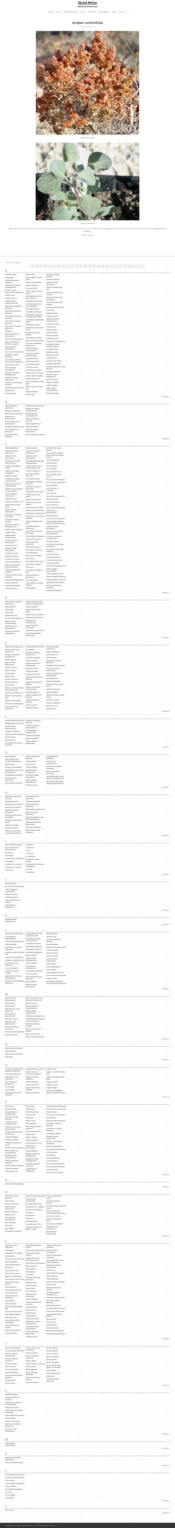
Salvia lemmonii (10, 1301)
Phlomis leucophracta (32, 1112)
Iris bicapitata (9, 855)
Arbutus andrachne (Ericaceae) (14, 388)
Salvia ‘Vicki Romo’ (31, 1291)
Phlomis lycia (30, 1118)
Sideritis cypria (50, 1270)
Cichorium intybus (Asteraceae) (35, 536)
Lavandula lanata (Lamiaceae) (14, 941)
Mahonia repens (10, 1003)
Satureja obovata (31, 1310)
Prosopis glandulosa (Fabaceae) (56, 1106)
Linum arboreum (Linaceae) (34, 971)
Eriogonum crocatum (32, 671)
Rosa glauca (29, 1212)
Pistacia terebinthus (32, 1151)
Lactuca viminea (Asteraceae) (14, 933)
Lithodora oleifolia (51, 933)
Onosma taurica (10, 1090)
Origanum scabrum (52, 1082)
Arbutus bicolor (9, 390)
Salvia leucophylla (10, 1304)
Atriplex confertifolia (52, 382)
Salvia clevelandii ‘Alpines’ (13, 1265)
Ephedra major (9, 676)
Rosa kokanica (30, 1215)
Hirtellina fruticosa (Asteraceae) (35, 809)
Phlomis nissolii (30, 1121)
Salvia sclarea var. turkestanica (35, 1263)
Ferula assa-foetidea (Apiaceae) (15, 734)
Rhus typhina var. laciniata (13, 1231)
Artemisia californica (32, 392)
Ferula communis (10, 737)
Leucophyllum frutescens (33, 943)
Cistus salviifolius (51, 469)
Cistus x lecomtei (51, 493)
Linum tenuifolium (31, 982)
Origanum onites (51, 1069)
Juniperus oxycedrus (11, 894)
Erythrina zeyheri (51, 657)
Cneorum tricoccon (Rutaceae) (55, 518)
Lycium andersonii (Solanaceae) (56, 975)
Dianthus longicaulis (32, 607)
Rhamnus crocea (10, 1215)
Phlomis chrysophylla (11, 1168)
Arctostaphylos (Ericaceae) (34, 338)
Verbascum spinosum (11, 1407)
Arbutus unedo (30, 274)
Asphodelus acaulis (52, 352)
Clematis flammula (52, 516)
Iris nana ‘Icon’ (9, 870)
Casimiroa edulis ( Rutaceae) (13, 529)
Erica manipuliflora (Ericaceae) (35, 647)
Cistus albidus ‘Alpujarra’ (33, 547)
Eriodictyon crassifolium (33, 657)
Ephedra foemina (10, 670)
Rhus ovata (8, 1225)
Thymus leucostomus (32, 1382)
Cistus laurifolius (31, 588)
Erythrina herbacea (52, 655)
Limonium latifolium (31, 963)
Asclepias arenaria (52, 313)
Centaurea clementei (11, 583)
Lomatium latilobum (52, 944)
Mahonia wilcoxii (10, 1006)
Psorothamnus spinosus (53, 1133)
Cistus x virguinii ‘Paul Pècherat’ (55, 508)
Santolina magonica (32, 1299)
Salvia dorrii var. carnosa (12, 1273)
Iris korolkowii (9, 861)
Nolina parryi (9, 1057)
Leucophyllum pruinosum (33, 949)
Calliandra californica (11, 448)
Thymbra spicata (31, 1366)
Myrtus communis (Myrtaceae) (35, 1037)
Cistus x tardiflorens (52, 505)
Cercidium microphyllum (33, 471)
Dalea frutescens (10, 607)
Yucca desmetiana (10, 1486)
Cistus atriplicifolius (31, 553)
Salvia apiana (9, 1250)
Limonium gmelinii (31, 955)
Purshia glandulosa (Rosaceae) (55, 1149)
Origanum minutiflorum (33, 1093)
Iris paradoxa (30, 847)
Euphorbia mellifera (52, 692)
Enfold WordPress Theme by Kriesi (45, 1525)
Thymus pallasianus (52, 1357)
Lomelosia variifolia (52, 956)
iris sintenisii (29, 853)
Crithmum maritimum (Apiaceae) (56, 577)
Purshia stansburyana (53, 1158)
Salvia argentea (10, 1256)
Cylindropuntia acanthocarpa (55, 582)
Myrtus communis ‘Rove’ (33, 1034)
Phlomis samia (30, 1134)
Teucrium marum (10, 1380)
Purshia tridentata (51, 1161)
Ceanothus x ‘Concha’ (11, 553)
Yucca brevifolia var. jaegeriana (14, 1483)
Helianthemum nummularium (14, 804)
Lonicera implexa (51, 969)
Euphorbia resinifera (52, 700)
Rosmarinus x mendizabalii (54, 1224)
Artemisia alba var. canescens (35, 373)
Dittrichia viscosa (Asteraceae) (35, 630)
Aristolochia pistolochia (33, 364)
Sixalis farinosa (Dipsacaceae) (55, 1297)
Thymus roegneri (51, 1359)
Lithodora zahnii (51, 936)
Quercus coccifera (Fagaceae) (14, 1184)
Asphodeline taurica (52, 349)
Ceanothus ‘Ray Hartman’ (13, 562)
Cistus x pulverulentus (53, 502)
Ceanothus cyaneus (11, 545)
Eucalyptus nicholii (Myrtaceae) (55, 665)
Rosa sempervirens (32, 1221)
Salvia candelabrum (11, 1262)
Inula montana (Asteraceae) (13, 845)
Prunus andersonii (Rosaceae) (55, 1115)
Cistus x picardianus (52, 499)
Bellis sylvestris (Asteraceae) (14, 414)
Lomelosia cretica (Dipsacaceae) (56, 947)
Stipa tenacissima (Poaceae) (54, 1331)
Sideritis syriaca (51, 1285)
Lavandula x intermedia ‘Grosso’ (15, 960)
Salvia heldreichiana (11, 1293)
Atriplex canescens (52, 379)
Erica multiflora (30, 650)
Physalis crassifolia (31, 1140)
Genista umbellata (31, 767)
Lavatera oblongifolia (11, 968)
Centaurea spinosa (31, 448)
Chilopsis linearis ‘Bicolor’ (33, 499)
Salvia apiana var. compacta (13, 1253)
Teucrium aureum (10, 1366)
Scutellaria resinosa (32, 1336)
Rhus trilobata (9, 1228)
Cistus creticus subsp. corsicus (35, 561)
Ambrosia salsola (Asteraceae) (14, 352)
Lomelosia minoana (52, 953)
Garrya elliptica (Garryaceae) (14, 775)
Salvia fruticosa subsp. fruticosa (15, 1279)
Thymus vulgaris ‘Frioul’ (53, 1373)
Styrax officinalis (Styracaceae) (55, 1334)
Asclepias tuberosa (52, 338)
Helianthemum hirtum (11, 801)
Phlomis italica (30, 1106)
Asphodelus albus (51, 358)
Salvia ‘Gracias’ (30, 1288)
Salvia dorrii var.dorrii (11, 1270)
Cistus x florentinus (52, 485)
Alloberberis (9, 331)
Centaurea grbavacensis (12, 585)
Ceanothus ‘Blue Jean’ (11, 556)
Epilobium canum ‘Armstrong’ (14, 693)
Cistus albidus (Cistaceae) (33, 550)
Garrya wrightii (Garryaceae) (13, 783)
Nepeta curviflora (10, 1051)
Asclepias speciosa (52, 332)
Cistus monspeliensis (52, 460)
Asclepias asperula (52, 316)
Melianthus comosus (11, 1019)
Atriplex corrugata (51, 385)
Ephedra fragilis (10, 673)
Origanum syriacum (52, 1085)
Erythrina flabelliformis (53, 652)
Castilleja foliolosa (10, 532)
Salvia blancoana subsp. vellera (15, 1259)
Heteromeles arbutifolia (33, 801)
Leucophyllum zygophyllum (34, 952)
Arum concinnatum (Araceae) (55, 307)
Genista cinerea (30, 764)
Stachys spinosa (51, 1322)
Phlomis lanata (30, 1109)
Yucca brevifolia (10, 1480)
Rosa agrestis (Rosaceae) (33, 1204)
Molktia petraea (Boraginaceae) (35, 1016)
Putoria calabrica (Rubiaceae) (55, 1164)
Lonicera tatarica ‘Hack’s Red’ (55, 972)
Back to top (166, 396)
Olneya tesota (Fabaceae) (13, 1074)
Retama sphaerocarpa (12, 1204)
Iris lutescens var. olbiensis (13, 867)
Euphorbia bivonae (52, 678)
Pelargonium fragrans (12, 1137)
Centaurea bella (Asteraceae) (14, 580)
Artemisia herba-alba (52, 279)
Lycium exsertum (51, 978)
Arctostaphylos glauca (32, 309)
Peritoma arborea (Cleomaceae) (15, 1148)
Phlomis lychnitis (31, 1115)
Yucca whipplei (9, 1498)
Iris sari (28, 850)
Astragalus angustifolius (53, 364)
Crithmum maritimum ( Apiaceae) (56, 580)
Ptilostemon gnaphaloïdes (54, 1146)
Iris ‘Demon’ (29, 869)
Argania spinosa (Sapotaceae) (35, 340)
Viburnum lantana (10, 1418)
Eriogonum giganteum (32, 692)
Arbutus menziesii (10, 393)
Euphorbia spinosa (52, 706)
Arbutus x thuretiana (32, 285)
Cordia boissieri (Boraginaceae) (55, 566)
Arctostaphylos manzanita (34, 312)
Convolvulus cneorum (53, 554)
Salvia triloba (30, 1275)
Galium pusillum (10, 764)
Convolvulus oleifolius (53, 563)
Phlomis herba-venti (11, 1171)
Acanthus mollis (10, 295)
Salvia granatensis (11, 1287)
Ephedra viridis (9, 685)
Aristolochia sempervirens (34, 370)
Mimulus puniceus (31, 1003)
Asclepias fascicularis (52, 324)
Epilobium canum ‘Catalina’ (13, 701)
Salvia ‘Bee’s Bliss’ (31, 1283)
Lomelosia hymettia (52, 950)
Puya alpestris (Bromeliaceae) (55, 1166)
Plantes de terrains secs (89, 27)
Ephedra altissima (10, 660)
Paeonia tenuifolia (10, 1109)
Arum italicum (50, 310)
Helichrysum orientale (12, 825)
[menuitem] (51, 11)
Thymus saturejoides (52, 1362)
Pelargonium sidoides (11, 1140)
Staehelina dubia (51, 1325)
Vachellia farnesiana (11, 1394)
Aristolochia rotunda (32, 367)
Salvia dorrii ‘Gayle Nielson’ (13, 1276)
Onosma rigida (9, 1087)
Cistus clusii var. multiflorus (34, 556)
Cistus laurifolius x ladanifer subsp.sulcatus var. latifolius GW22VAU (55, 455)
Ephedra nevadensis (11, 679)
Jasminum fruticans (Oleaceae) (14, 886)
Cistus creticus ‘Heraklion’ (33, 564)
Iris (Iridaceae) (30, 872)
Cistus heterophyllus (32, 580)
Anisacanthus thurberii (12, 365)
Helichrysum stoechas (12, 828)
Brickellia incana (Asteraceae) (35, 406)
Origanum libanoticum (32, 1085)
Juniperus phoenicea (11, 897)
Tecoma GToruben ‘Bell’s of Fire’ (15, 1351)
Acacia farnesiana (10, 274)
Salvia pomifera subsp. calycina (35, 1250)
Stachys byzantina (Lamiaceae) (55, 1308)
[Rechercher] (127, 11)
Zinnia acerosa (9, 1510)
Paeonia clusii (9, 1106)
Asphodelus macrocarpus (54, 361)
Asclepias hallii (50, 327)
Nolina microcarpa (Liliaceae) (14, 1054)
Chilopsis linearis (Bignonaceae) (35, 513)
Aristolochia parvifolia (32, 361)
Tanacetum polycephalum (13, 1348)
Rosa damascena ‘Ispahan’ (34, 1210)
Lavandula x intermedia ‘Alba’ (14, 957)
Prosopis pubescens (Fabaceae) (56, 1109)
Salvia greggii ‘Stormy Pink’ (13, 1290)
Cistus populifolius (52, 466)
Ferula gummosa (10, 740)
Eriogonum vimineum (32, 708)
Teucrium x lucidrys (31, 1353)
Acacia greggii (9, 277)
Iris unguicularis (30, 856)
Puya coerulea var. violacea (54, 1172)
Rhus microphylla (10, 1222)
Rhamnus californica (11, 1212)
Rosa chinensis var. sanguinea (35, 1207)
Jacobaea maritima (11, 883)
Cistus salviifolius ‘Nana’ (53, 472)
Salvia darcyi (9, 1267)
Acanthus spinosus (11, 298)
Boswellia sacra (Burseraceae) (14, 427)
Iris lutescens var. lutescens (13, 864)
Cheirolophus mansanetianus (35, 492)
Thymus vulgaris (51, 1370)
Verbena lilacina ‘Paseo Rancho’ (15, 1415)
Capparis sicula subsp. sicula (14, 502)
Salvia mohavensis (11, 1317)
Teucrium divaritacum (11, 1372)
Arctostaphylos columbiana (34, 301)
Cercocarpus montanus (33, 479)
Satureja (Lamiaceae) (32, 1319)
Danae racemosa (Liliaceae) (13, 618)
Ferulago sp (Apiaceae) (12, 731)
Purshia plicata (50, 1155)
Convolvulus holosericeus (54, 560)
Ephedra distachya (11, 667)
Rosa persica (30, 1218)
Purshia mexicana (51, 1152)
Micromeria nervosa (11, 1035)
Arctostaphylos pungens (33, 325)
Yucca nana (8, 1492)
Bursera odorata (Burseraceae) (35, 434)
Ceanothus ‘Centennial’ (12, 559)
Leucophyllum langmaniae (34, 946)
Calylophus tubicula (11, 476)
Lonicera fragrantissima (53, 967)
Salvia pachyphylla (11, 1333)
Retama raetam (10, 1201)
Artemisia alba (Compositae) (34, 376)
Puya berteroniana (52, 1169)
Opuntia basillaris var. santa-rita (35, 1069)
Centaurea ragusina (11, 588)
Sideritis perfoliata (52, 1276)
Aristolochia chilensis (32, 358)
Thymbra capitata (31, 1361)
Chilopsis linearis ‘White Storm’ (35, 510)
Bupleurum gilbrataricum (33, 424)
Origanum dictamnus (32, 1082)
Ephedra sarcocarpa (11, 682)
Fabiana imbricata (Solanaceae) (14, 720)
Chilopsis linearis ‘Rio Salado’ (34, 507)
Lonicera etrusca (51, 964)
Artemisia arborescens (33, 379)
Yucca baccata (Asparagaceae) (14, 1477)
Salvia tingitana (30, 1272)
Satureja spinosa (31, 1313)
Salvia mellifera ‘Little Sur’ (13, 1314)
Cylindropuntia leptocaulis (54, 590)
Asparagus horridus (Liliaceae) (55, 341)
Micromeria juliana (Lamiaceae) (14, 1032)
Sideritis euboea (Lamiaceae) (55, 1273)
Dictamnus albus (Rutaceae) (34, 617)
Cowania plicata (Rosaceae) (54, 574)
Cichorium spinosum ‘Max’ (33, 539)
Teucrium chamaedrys (12, 1369)
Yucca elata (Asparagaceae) (13, 1489)
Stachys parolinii (51, 1319)
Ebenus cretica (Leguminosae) (14, 647)
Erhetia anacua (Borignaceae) (14, 704)
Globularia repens (31, 785)
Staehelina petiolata (52, 1328)
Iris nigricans (29, 845)
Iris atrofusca (9, 853)
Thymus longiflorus (52, 1351)
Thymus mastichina (52, 1354)
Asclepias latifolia (51, 330)
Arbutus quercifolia (31, 288)
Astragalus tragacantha (53, 371)
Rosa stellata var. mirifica (33, 1224)
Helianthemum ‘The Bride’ (13, 807)
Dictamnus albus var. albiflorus (35, 615)
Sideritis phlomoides (52, 1279)
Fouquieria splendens (32, 738)
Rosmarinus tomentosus (53, 1216)
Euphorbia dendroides (53, 689)
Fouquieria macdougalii (33, 735)
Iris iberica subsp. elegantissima (15, 858)
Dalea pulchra (9, 612)
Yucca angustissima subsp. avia (15, 1475)
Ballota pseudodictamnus (13, 411)
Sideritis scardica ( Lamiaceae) (55, 1282)
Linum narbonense (31, 974)
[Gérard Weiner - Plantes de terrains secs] (87, 4)
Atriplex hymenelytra (52, 393)
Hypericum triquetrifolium (33, 827)
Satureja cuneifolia (31, 1307)
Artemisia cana (30, 394)
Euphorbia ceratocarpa (53, 681)
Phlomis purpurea (31, 1123)
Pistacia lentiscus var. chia (34, 1143)
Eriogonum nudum (31, 705)
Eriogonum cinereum (32, 668)
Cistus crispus (30, 567)
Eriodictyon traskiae (32, 660)
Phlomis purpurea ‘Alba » (33, 1131)
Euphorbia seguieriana (53, 703)
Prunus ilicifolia (50, 1118)
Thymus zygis (50, 1376)
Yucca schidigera (10, 1495)
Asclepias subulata (52, 335)
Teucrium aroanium (11, 1364)
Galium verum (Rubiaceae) (13, 767)
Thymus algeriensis (32, 1369)
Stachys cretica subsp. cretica (55, 1311)
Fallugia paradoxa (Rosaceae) (14, 723)
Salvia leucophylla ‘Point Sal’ (13, 1311)
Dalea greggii (9, 609)
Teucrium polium (10, 1383)
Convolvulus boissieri (52, 541)
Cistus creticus (30, 558)
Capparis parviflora (11, 499)
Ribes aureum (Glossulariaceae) (35, 1196)
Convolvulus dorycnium (53, 557)
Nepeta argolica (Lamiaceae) (13, 1048)
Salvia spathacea (31, 1269)
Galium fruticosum (10, 756)
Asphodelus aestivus (52, 355)
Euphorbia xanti (51, 708)
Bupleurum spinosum (32, 427)
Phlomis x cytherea (31, 1137)
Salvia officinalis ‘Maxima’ (13, 1330)
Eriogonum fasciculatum (33, 674)
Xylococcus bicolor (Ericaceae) (14, 1462)
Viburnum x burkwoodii (12, 1421)
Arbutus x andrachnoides (33, 282)
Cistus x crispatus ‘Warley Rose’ (55, 482)
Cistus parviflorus (51, 463)
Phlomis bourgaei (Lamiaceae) (14, 1165)
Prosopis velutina (51, 1112)
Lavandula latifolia (10, 944)
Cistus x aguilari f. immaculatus (55, 479)
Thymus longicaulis (52, 1348)
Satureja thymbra (31, 1316)
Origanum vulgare (51, 1088)
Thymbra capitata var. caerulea (35, 1364)
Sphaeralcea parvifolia (53, 1305)
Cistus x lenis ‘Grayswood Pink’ (55, 496)
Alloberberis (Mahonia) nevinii (14, 339)
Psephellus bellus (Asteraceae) (55, 1121)
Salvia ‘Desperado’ (31, 1285)
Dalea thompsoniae (11, 615)
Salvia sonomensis (31, 1266)
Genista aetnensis (31, 761)
